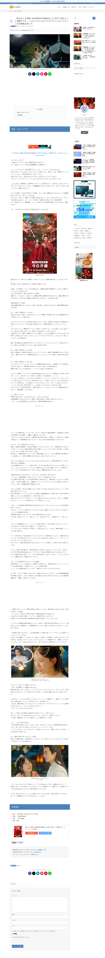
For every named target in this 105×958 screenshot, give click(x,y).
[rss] (93, 3)
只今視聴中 (77, 238)
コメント (14, 895)
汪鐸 (83, 235)
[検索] (94, 3)
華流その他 (13, 26)
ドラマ (19, 26)
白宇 (76, 230)
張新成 (83, 233)
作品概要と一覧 (41, 850)
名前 (13, 914)
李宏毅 (89, 238)
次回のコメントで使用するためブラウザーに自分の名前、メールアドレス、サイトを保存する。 (34, 931)
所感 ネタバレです (23, 112)
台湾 (89, 235)
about (84, 132)
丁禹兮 (89, 233)
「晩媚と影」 (17, 202)
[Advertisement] (40, 91)
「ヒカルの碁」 (15, 183)
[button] (30, 74)
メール (14, 920)
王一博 (83, 228)
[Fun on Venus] (15, 7)
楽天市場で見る (32, 833)
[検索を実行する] (93, 18)
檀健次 (90, 228)
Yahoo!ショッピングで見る (45, 833)
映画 (84, 238)
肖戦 (81, 230)
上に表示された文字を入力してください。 (21, 937)
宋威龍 (87, 230)
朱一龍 (76, 233)
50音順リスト (34, 854)
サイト (13, 925)
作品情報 (19, 115)
